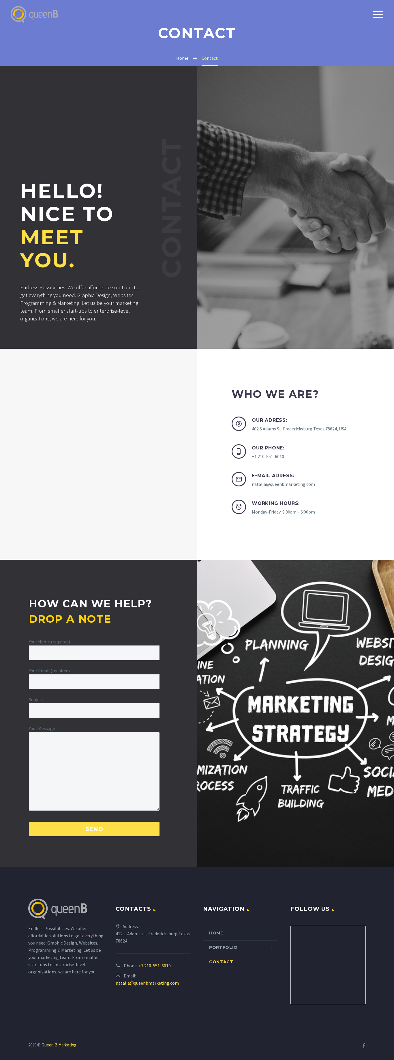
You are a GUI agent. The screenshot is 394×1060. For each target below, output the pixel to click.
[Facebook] (364, 1045)
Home (216, 933)
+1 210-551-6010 (154, 965)
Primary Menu (378, 14)
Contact (221, 961)
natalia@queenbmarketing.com (147, 983)
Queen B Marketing (59, 1045)
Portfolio (223, 947)
